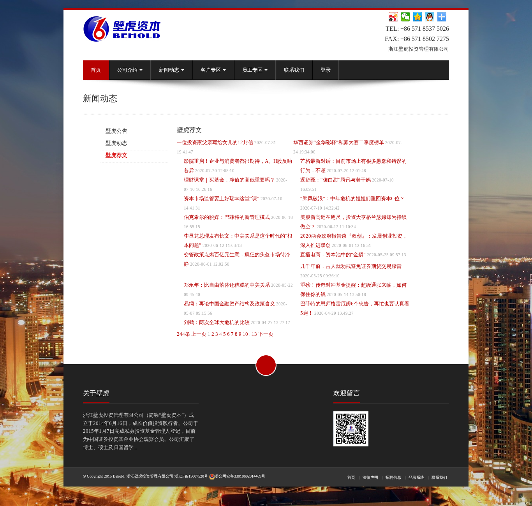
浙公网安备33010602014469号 (240, 476)
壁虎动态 (116, 143)
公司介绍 (128, 70)
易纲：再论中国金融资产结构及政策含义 (229, 304)
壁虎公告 (116, 131)
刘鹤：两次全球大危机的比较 (217, 322)
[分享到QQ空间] (418, 16)
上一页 (198, 334)
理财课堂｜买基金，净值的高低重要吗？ (229, 180)
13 (254, 334)
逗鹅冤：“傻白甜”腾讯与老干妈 (335, 180)
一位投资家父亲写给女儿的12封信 (215, 142)
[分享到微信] (405, 16)
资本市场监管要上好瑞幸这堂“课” (221, 198)
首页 (96, 70)
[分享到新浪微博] (393, 16)
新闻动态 (169, 70)
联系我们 (294, 70)
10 (245, 334)
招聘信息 (393, 477)
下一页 (265, 334)
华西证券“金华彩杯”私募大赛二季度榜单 (338, 142)
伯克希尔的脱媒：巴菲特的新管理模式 (227, 217)
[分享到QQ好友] (430, 16)
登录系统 (416, 477)
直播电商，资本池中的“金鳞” (333, 254)
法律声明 (370, 477)
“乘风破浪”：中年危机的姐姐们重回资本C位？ (352, 198)
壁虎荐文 (116, 155)
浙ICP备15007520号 (191, 476)
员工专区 (253, 70)
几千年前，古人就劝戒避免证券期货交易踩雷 (351, 266)
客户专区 (211, 70)
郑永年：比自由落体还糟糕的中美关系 (227, 285)
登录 (326, 70)
